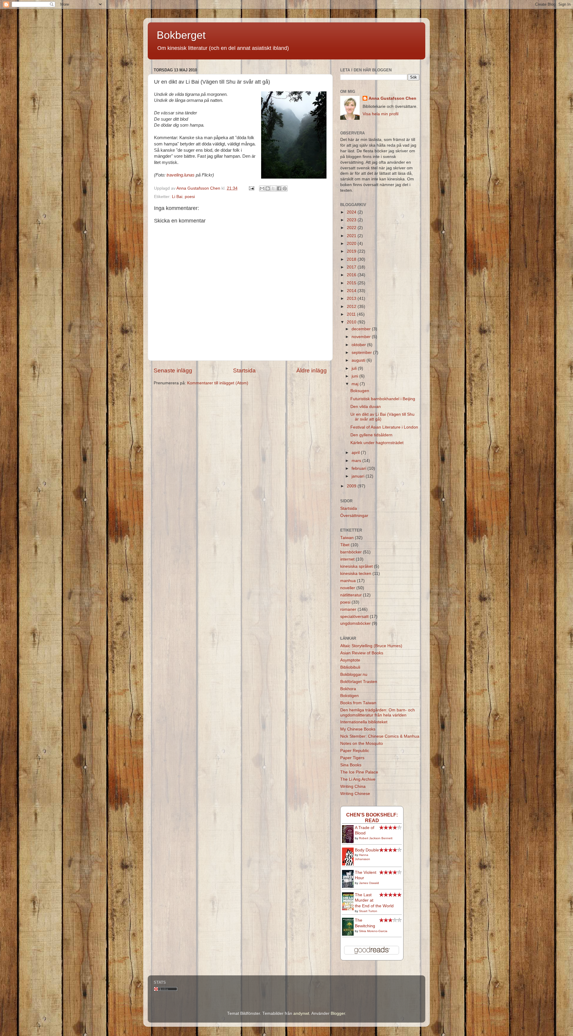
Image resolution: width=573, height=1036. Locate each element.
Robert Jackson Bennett (375, 838)
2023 (352, 220)
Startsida (244, 370)
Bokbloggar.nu (353, 674)
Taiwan (347, 537)
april (356, 452)
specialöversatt (354, 616)
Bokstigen (349, 695)
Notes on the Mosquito (361, 743)
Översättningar (354, 515)
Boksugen (359, 391)
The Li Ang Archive (357, 779)
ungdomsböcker (355, 623)
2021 (352, 236)
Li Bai (177, 196)
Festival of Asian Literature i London (384, 427)
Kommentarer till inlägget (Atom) (217, 383)
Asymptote (350, 660)
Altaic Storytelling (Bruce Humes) (371, 646)
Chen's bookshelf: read (372, 817)
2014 (352, 290)
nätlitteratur (351, 595)
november (362, 336)
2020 (352, 243)
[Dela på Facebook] (279, 188)
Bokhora (348, 689)
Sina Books (350, 765)
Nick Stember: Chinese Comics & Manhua (379, 736)
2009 (352, 486)
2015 (352, 283)
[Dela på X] (273, 188)
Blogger (338, 1013)
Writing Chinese (355, 793)
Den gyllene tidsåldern (371, 435)
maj (356, 384)
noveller (347, 588)
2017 (352, 267)
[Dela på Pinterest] (285, 188)
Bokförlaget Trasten (358, 681)
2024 (352, 212)
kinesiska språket (356, 566)
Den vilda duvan (365, 406)
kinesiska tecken (355, 573)
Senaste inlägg (173, 370)
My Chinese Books (357, 729)
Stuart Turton (368, 911)
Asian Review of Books (361, 653)
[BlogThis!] (268, 188)
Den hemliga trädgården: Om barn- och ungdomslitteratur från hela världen (377, 712)
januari (359, 476)
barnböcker (351, 552)
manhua (348, 580)
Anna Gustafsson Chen (392, 98)
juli (355, 368)
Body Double (367, 850)
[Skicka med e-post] (262, 188)
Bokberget (181, 35)
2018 (352, 259)
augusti (359, 360)
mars (357, 460)
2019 (352, 251)
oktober (359, 345)
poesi (190, 196)
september (362, 352)
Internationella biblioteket (363, 722)
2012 (352, 306)
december (362, 329)
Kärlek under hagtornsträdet (376, 443)
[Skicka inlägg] (251, 188)
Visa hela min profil (380, 114)
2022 (352, 227)
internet (347, 559)
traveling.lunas (180, 175)
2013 (352, 298)
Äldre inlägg (311, 370)
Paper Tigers (352, 758)
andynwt (301, 1013)
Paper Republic (354, 750)
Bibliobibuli (350, 667)
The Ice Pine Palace (359, 772)
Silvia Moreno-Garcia (373, 931)
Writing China (353, 786)
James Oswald (369, 883)
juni (355, 376)
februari (359, 468)
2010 (352, 322)
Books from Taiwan (358, 703)
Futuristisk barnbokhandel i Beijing (382, 399)
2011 (352, 314)
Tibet (344, 545)
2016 (352, 275)
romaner (348, 609)
